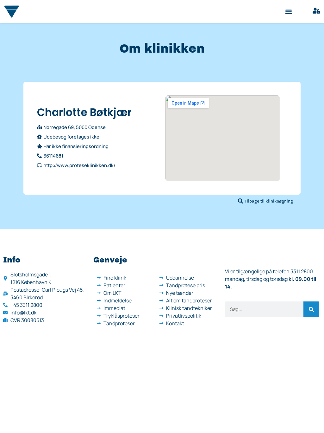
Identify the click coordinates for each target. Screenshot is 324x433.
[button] (289, 11)
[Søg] (311, 309)
